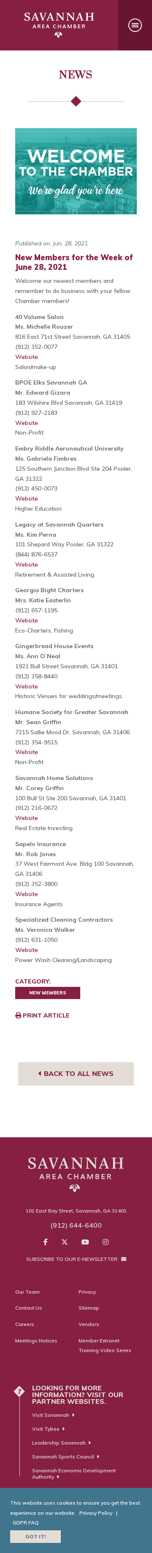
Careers (24, 1324)
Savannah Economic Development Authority (74, 1473)
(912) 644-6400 (76, 1225)
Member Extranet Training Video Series (105, 1345)
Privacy (87, 1292)
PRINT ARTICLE (45, 1015)
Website (26, 357)
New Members (47, 993)
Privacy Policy (95, 1513)
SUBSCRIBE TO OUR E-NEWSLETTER (72, 1259)
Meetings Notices (36, 1340)
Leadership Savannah (59, 1443)
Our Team (27, 1292)
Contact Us (28, 1308)
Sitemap (89, 1308)
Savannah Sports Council (63, 1456)
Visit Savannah (50, 1415)
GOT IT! (35, 1536)
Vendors (89, 1324)
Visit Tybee (46, 1429)
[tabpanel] (76, 171)
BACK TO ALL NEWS (78, 1073)
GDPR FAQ (26, 1522)
